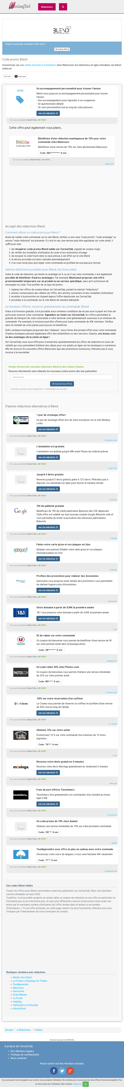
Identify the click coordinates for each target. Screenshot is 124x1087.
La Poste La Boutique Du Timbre (30, 980)
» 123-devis (112, 500)
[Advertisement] (62, 194)
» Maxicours (109, 164)
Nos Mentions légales (22, 1051)
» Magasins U (111, 661)
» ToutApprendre (110, 871)
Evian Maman (20, 994)
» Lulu (114, 755)
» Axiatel (114, 843)
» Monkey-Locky (110, 440)
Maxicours (18, 987)
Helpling (17, 1001)
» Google (113, 538)
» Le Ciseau (112, 724)
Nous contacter (19, 1058)
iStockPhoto (19, 1008)
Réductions (47, 7)
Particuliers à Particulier (25, 1005)
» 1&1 (115, 629)
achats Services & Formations (40, 65)
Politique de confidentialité (25, 1054)
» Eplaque (113, 570)
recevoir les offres (63, 384)
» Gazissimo (112, 601)
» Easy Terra (112, 468)
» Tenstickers (111, 815)
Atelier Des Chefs (22, 977)
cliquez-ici (77, 1084)
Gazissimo (18, 991)
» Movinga (113, 784)
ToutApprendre (20, 984)
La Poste (18, 998)
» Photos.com (111, 692)
